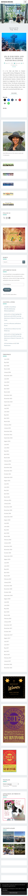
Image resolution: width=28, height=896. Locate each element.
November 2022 (8, 434)
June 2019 (6, 566)
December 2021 (8, 467)
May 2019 (6, 569)
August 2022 (7, 441)
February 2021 (7, 500)
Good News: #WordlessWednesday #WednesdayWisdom (10, 309)
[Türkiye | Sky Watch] (19, 837)
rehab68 (6, 307)
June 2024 (6, 382)
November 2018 (8, 589)
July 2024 (6, 379)
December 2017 (8, 625)
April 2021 (6, 493)
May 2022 (6, 451)
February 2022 (7, 461)
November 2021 (8, 470)
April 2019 (6, 572)
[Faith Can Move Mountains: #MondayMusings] (8, 837)
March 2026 (7, 369)
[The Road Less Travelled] (19, 850)
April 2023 (6, 418)
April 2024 (6, 388)
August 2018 (7, 599)
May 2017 (6, 648)
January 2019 (7, 582)
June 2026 (6, 359)
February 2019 (7, 579)
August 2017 (7, 638)
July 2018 (6, 602)
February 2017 (7, 658)
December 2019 (8, 546)
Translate (14, 786)
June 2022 (6, 447)
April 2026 (6, 365)
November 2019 (8, 549)
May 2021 (6, 490)
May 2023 (6, 415)
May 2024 (6, 385)
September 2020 (8, 516)
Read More (14, 93)
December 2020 (8, 507)
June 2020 (6, 526)
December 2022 (8, 431)
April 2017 (6, 651)
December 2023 (8, 395)
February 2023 (7, 425)
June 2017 (6, 644)
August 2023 (7, 405)
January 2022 (7, 464)
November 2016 (8, 667)
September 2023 (8, 401)
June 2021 (6, 487)
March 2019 (7, 575)
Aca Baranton (7, 328)
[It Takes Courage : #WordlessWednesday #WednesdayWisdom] (8, 850)
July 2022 (6, 444)
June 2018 (6, 605)
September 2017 (8, 635)
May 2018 (6, 608)
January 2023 (7, 428)
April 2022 (6, 454)
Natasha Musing (7, 2)
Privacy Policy (5, 890)
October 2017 (7, 631)
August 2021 (7, 480)
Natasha (18, 63)
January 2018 (7, 621)
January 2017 (7, 661)
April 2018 (6, 612)
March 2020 (7, 536)
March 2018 (7, 615)
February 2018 (7, 618)
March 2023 (7, 421)
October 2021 (7, 474)
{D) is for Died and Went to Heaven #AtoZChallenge (14, 58)
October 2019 (7, 553)
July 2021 (6, 484)
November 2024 (8, 375)
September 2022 (8, 438)
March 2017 (7, 654)
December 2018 (8, 585)
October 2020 (7, 513)
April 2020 (6, 533)
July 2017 (6, 641)
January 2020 (7, 543)
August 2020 (7, 520)
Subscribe (7, 289)
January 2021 (7, 503)
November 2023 (8, 398)
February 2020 (7, 539)
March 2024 (7, 392)
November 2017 (8, 628)
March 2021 (7, 497)
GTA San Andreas (8, 343)
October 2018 (7, 592)
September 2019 (8, 556)
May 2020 (6, 530)
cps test (6, 323)
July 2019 (6, 562)
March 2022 (7, 457)
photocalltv (7, 314)
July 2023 (6, 408)
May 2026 (6, 362)
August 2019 (7, 559)
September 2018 (8, 595)
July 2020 (6, 523)
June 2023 (6, 411)
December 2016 (8, 664)
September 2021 (8, 477)
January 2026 (7, 372)
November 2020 (8, 510)
